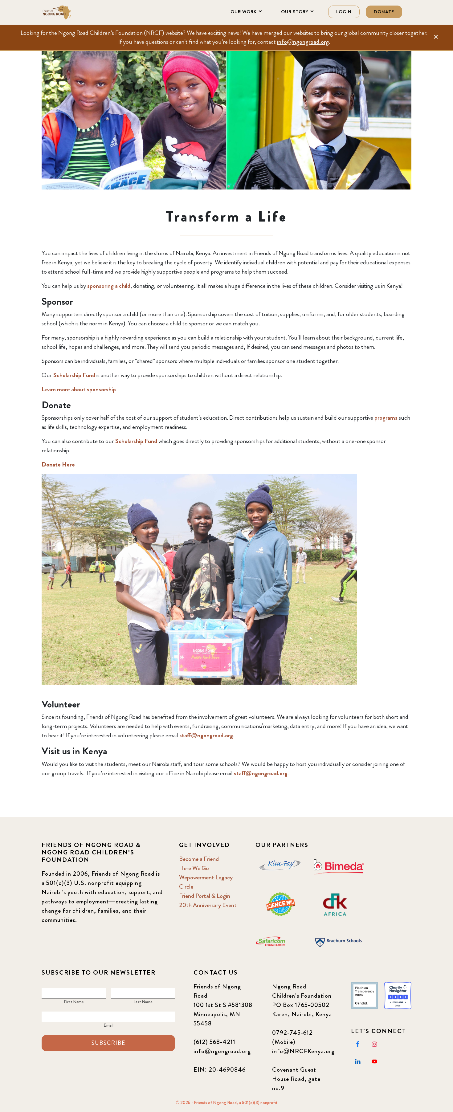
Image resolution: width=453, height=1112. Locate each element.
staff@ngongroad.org (206, 735)
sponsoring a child (108, 285)
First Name (74, 1002)
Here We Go (194, 868)
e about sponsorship (91, 389)
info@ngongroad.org (303, 41)
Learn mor (54, 389)
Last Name (143, 1002)
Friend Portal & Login (204, 895)
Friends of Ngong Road (72, 12)
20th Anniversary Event (208, 905)
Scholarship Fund (74, 375)
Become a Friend (199, 858)
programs (386, 417)
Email (108, 1025)
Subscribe (108, 1043)
